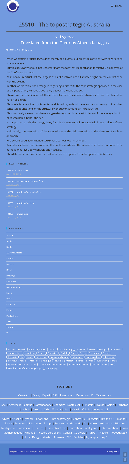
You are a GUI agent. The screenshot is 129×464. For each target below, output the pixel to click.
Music (9, 292)
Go (21, 356)
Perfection (82, 395)
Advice (5, 419)
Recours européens (49, 432)
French (106, 353)
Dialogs (10, 264)
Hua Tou (39, 428)
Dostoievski (115, 349)
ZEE (111, 364)
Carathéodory (43, 405)
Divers (9, 269)
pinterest (68, 360)
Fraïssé (100, 405)
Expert (46, 395)
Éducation (35, 423)
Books (9, 247)
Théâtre (103, 432)
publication (102, 360)
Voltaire (86, 409)
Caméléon (24, 395)
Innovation (75, 428)
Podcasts (10, 304)
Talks (8, 321)
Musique (47, 360)
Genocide (12, 356)
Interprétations (110, 428)
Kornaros (122, 405)
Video (86, 364)
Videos (9, 327)
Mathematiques (14, 287)
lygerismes (34, 360)
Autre (31, 349)
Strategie (23, 364)
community (81, 349)
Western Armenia (53, 437)
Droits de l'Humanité (113, 419)
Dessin (92, 349)
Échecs (8, 423)
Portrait (89, 360)
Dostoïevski (74, 405)
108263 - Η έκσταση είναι (17, 170)
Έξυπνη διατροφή (96, 437)
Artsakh (21, 349)
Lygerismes (67, 395)
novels (58, 360)
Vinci (104, 364)
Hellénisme (105, 423)
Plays (9, 298)
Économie (20, 423)
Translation (74, 364)
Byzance (41, 349)
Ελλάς (36, 395)
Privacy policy (113, 451)
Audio (9, 241)
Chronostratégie (60, 419)
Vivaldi (75, 409)
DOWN (125, 460)
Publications (12, 315)
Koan (125, 428)
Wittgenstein (101, 409)
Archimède (15, 405)
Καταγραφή (51, 368)
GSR (55, 395)
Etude (73, 353)
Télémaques (103, 395)
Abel (3, 405)
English (64, 353)
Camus (52, 349)
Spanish (12, 364)
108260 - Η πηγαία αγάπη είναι (20, 203)
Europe (47, 423)
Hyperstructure (93, 356)
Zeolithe (12, 368)
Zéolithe (78, 437)
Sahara (114, 360)
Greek (30, 356)
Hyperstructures (56, 428)
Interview (12, 360)
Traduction (44, 364)
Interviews (11, 281)
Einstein (88, 405)
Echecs (41, 353)
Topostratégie (119, 432)
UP (125, 454)
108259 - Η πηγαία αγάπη (18, 214)
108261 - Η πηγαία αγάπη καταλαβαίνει (24, 192)
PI (92, 395)
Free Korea (94, 353)
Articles (28, 50)
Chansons (42, 419)
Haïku (93, 423)
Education (52, 353)
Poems (9, 310)
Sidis (47, 409)
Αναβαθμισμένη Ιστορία (30, 368)
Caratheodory (65, 349)
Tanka (91, 432)
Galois (110, 405)
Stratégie (79, 432)
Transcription (59, 364)
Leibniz (26, 409)
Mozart (37, 409)
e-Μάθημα (30, 353)
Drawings (10, 275)
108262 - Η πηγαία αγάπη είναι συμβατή (24, 181)
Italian (23, 360)
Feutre (83, 353)
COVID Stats (91, 419)
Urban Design (32, 437)
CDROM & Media (14, 252)
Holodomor (77, 356)
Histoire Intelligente (59, 356)
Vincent (95, 364)
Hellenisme (41, 356)
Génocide (75, 423)
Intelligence (109, 356)
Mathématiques (12, 432)
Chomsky (59, 405)
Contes (9, 258)
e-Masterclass (14, 353)
